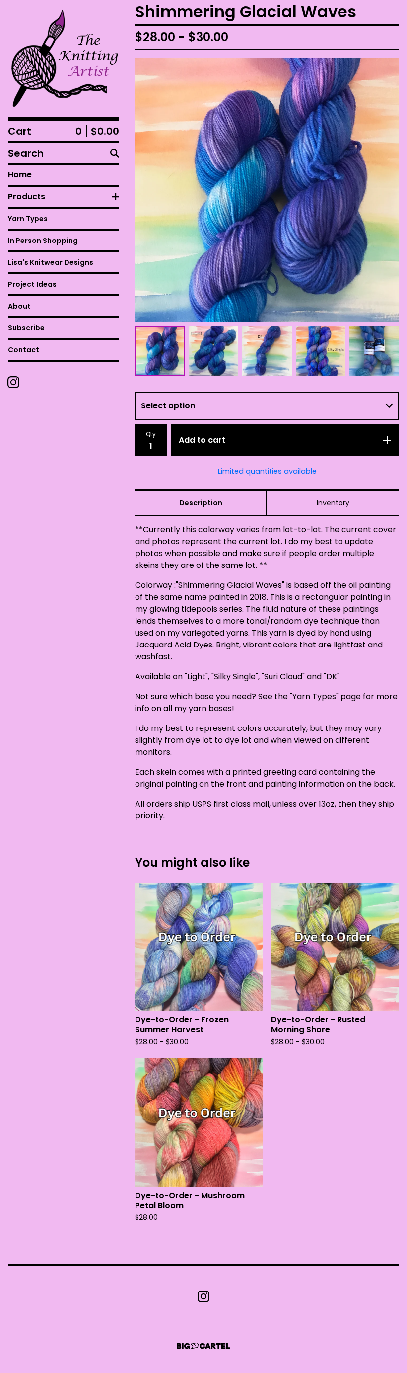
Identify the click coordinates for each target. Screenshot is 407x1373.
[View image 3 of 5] (267, 351)
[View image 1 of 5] (160, 351)
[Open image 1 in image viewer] (267, 190)
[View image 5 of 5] (374, 351)
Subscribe (26, 328)
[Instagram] (13, 382)
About (19, 306)
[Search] (114, 153)
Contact (23, 350)
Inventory (333, 503)
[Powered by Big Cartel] (203, 1346)
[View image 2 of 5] (213, 351)
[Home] (63, 58)
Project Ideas (32, 284)
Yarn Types (28, 219)
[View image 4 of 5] (320, 351)
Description (200, 503)
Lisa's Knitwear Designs (50, 262)
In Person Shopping (43, 240)
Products (26, 196)
